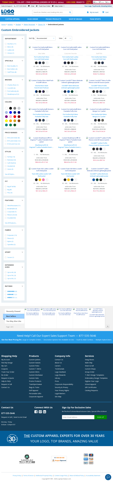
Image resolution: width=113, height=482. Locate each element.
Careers (58, 366)
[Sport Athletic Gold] (39, 179)
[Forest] (72, 91)
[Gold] (14, 120)
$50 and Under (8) (13, 138)
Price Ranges (11, 132)
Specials (9, 61)
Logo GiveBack (60, 372)
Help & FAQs (6, 381)
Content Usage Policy (61, 475)
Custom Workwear (36, 375)
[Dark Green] (14, 125)
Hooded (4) (11, 166)
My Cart (4, 366)
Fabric (8, 230)
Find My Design (7, 363)
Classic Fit (41, 24)
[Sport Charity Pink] (43, 179)
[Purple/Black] (43, 91)
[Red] (14, 116)
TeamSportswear (35, 384)
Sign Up (100, 417)
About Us (58, 363)
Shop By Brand (75, 19)
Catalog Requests (91, 390)
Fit (6, 181)
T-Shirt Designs (94, 375)
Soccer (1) (10, 257)
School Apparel (90, 384)
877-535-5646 (21, 6)
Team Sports (95, 19)
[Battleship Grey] (43, 62)
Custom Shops (90, 369)
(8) (16, 291)
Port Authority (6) (13, 91)
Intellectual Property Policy (44, 475)
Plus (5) (9, 193)
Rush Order (32, 19)
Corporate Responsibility (64, 384)
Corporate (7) (11, 212)
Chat (32, 6)
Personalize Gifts (35, 393)
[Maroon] (19, 116)
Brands (8, 80)
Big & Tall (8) (11, 186)
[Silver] (19, 108)
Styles (8, 152)
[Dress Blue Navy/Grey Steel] (95, 120)
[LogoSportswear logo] (7, 14)
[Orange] (10, 120)
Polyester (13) (12, 235)
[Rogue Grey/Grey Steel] (102, 120)
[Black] (10, 108)
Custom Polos (34, 366)
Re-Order (4, 375)
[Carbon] (97, 91)
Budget (18, 24)
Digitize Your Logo (92, 381)
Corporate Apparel (36, 396)
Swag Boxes (89, 359)
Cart (105, 12)
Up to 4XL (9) (11, 272)
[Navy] (19, 112)
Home (3, 24)
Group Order (89, 372)
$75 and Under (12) (14, 141)
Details (61, 2)
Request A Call (6, 384)
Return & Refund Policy (77, 475)
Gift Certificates (91, 387)
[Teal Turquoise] (6, 125)
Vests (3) (10, 169)
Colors (8, 102)
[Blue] (10, 112)
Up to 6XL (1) (11, 278)
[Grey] (14, 108)
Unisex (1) (10, 53)
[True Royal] (68, 91)
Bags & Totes (34, 387)
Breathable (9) (12, 209)
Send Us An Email (20, 417)
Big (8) (9, 190)
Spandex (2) (11, 244)
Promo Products (53, 19)
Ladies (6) (10, 50)
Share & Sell (89, 366)
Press (57, 381)
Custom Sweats (34, 363)
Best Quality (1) (12, 66)
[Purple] (6, 116)
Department (10, 39)
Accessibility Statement (93, 475)
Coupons (4, 369)
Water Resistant (29, 24)
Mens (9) (10, 47)
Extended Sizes (9, 266)
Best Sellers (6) (12, 69)
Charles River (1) (13, 85)
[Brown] (19, 120)
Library (57, 378)
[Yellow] (6, 120)
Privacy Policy (17, 475)
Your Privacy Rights (62, 390)
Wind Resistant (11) (13, 206)
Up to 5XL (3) (11, 275)
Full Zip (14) (11, 157)
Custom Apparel (12, 19)
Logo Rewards (60, 375)
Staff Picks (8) (11, 72)
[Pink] (10, 116)
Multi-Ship (88, 363)
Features (9, 200)
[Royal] (14, 112)
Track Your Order (44, 6)
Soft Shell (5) (11, 163)
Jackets (10, 24)
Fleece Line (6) (12, 215)
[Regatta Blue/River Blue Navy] (43, 120)
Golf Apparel (33, 390)
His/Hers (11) (11, 44)
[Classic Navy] (65, 91)
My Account (5, 359)
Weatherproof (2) (13, 94)
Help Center (59, 6)
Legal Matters (60, 393)
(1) (16, 297)
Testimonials (59, 369)
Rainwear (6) (11, 160)
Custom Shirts (34, 372)
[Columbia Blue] (6, 112)
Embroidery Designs (96, 378)
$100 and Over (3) (13, 144)
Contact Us (5, 387)
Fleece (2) (10, 238)
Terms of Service (28, 475)
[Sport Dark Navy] (72, 179)
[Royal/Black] (36, 91)
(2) (16, 294)
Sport (7, 252)
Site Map (58, 396)
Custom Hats (34, 378)
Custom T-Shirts (35, 369)
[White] (6, 108)
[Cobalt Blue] (36, 120)
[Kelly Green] (10, 125)
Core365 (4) (11, 88)
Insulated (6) (11, 218)
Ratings (8, 286)
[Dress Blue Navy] (39, 62)
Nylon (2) (10, 241)
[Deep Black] (39, 120)
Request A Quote (7, 378)
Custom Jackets (34, 359)
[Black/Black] (39, 91)
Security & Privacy (61, 387)
